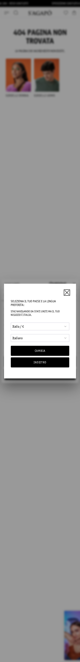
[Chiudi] (67, 292)
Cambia (40, 351)
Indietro (40, 362)
